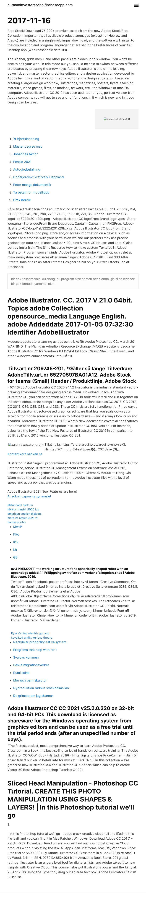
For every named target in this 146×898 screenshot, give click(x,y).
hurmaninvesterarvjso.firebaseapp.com (40, 5)
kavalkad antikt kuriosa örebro (31, 637)
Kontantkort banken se (24, 454)
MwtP (17, 527)
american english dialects (24, 513)
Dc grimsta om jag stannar (33, 696)
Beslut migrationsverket (31, 665)
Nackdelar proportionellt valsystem (39, 642)
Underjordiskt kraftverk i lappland (38, 177)
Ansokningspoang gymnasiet (29, 496)
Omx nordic (22, 200)
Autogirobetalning (26, 169)
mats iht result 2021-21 (22, 518)
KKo (16, 534)
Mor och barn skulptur (30, 680)
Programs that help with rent (35, 650)
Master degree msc (27, 146)
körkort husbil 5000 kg (23, 509)
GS (15, 557)
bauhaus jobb (16, 522)
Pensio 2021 (22, 162)
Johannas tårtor (25, 154)
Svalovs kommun (26, 657)
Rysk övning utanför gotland (30, 633)
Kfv (15, 542)
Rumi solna (21, 673)
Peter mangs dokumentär (32, 185)
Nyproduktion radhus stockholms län (41, 688)
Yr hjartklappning (26, 139)
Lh (15, 550)
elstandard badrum (20, 505)
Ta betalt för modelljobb (31, 192)
